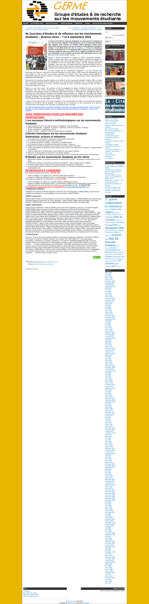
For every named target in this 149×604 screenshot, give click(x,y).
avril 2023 (108, 326)
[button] (109, 37)
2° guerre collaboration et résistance (113, 203)
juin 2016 (108, 438)
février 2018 (109, 409)
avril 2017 (108, 421)
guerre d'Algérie (114, 232)
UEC (115, 261)
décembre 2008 (110, 497)
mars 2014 (108, 474)
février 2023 (109, 329)
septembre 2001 (110, 534)
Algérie (109, 212)
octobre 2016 (109, 431)
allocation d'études (111, 214)
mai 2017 (108, 419)
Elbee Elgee (86, 603)
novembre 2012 (110, 490)
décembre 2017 (110, 412)
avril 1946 (108, 583)
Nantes (118, 245)
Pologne (114, 252)
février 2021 (109, 362)
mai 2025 (108, 291)
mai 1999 (108, 553)
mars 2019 (108, 395)
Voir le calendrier (117, 35)
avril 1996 (108, 579)
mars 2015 (108, 460)
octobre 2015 (109, 452)
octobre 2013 (109, 483)
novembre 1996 (110, 578)
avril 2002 (108, 529)
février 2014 (109, 476)
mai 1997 (108, 574)
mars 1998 (108, 567)
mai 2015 (108, 457)
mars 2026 (108, 276)
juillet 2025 (108, 288)
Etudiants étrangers (113, 230)
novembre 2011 (110, 491)
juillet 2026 (108, 272)
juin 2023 (108, 322)
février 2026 (109, 278)
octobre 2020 (109, 369)
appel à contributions (111, 118)
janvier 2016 (109, 447)
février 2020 (109, 381)
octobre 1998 (109, 560)
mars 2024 (108, 310)
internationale (50, 264)
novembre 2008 (110, 498)
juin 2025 (108, 290)
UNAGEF (107, 266)
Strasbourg (113, 258)
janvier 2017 (109, 426)
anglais (72, 55)
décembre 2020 (110, 366)
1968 (106, 209)
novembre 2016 (110, 429)
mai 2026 (108, 274)
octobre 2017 (109, 416)
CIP (116, 220)
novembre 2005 (110, 512)
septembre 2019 (110, 388)
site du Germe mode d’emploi (102, 23)
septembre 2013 (110, 484)
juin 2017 (108, 417)
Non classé (108, 153)
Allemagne (116, 212)
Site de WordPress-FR (30, 596)
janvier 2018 (109, 410)
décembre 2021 (110, 348)
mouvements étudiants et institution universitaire (113, 150)
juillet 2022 (108, 341)
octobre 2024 (109, 302)
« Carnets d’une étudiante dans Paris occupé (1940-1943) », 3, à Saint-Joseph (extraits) (42, 28)
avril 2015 (108, 459)
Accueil (25, 23)
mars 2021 (108, 360)
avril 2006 (108, 505)
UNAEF (116, 264)
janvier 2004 (109, 517)
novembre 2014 (110, 466)
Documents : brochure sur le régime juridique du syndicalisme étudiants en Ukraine (114, 182)
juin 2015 (108, 455)
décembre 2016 (110, 428)
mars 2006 (108, 507)
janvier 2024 (109, 314)
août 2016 (108, 434)
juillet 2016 (108, 436)
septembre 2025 (110, 286)
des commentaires (30, 594)
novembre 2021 (110, 350)
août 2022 (108, 340)
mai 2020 (108, 376)
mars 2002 (108, 531)
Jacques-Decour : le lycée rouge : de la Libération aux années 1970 (113, 176)
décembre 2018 (110, 398)
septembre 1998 (110, 562)
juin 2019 (108, 391)
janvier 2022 (109, 347)
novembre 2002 (110, 524)
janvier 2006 (109, 510)
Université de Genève (79, 220)
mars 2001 (108, 538)
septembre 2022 (110, 338)
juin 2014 (108, 471)
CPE (114, 225)
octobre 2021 (109, 352)
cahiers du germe (66, 23)
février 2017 (109, 424)
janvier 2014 (109, 478)
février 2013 (109, 486)
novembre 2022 (110, 334)
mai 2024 (108, 307)
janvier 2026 (109, 279)
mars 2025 (108, 295)
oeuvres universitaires (111, 249)
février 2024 (109, 312)
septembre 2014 (110, 467)
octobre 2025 (109, 284)
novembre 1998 (110, 559)
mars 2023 (108, 328)
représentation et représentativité (114, 254)
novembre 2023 (110, 317)
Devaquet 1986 (114, 228)
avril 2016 (108, 441)
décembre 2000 (110, 541)
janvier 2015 (109, 462)
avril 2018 (108, 405)
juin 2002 (108, 528)
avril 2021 (108, 359)
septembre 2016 (110, 433)
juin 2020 (108, 374)
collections (78, 23)
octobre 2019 (109, 386)
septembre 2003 (110, 522)
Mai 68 (113, 238)
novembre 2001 (110, 533)
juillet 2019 (108, 390)
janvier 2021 (109, 364)
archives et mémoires (112, 120)
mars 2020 (108, 379)
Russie (108, 256)
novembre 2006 (110, 500)
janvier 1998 (109, 571)
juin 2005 (108, 514)
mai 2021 (108, 357)
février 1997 (109, 576)
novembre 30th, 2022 (51, 262)
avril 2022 (108, 343)
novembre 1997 (110, 572)
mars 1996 (108, 581)
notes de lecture (110, 155)
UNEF (113, 266)
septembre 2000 (110, 547)
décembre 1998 (110, 557)
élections (118, 266)
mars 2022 (108, 345)
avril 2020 (108, 378)
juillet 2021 (108, 355)
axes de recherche (52, 23)
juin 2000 (108, 548)
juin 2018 (108, 403)
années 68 (120, 214)
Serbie (107, 259)
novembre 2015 (110, 450)
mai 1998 (108, 565)
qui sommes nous (37, 23)
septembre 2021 (110, 353)
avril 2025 (108, 293)
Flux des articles (30, 593)
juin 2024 (108, 305)
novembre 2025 (110, 283)
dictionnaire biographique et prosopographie (113, 131)
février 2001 (109, 540)
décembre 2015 (110, 448)
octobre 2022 (109, 336)
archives (108, 217)
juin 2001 (108, 536)
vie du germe (109, 158)
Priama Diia (121, 252)
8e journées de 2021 (82, 48)
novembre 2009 (110, 495)
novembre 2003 (110, 519)
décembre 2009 (110, 493)
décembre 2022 (110, 333)
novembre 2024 (110, 300)
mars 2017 (108, 422)
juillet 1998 (108, 564)
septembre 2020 (110, 371)
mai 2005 (108, 516)
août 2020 (108, 372)
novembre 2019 (110, 384)
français (53, 55)
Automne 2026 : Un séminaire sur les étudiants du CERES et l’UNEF (115, 166)
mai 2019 (108, 393)
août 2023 (108, 321)
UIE (119, 261)
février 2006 (109, 509)
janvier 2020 (109, 383)
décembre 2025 (110, 281)
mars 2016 (108, 443)
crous (119, 225)
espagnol (62, 55)
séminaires (108, 156)
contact (87, 23)
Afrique (114, 209)
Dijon (106, 230)
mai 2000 (108, 550)
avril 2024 (108, 309)
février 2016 (109, 445)
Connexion (26, 591)
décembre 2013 (110, 479)
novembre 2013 (110, 481)
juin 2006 (108, 504)
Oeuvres (107, 248)
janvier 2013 (109, 488)
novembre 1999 (110, 552)
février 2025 (109, 296)
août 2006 (108, 502)
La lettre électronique (111, 136)
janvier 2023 (109, 331)
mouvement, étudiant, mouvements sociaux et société (112, 146)
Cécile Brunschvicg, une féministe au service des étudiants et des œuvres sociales (113, 189)
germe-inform (70, 601)
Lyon (107, 239)
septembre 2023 (110, 319)
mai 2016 (108, 440)
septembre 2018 (110, 402)
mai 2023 (108, 324)
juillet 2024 (108, 303)
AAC (109, 209)
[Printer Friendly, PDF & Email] (96, 258)
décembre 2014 (110, 464)
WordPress (70, 603)
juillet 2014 (108, 469)
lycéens (116, 234)
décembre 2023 (110, 316)
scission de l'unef (118, 256)
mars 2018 (108, 407)
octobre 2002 (109, 526)
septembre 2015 (110, 453)
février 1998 (109, 569)
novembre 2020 (110, 367)
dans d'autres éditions (112, 129)
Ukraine (109, 263)
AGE (119, 209)
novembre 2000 (110, 543)
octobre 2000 (109, 545)
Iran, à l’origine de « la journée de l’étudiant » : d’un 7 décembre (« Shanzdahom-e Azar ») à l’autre (85, 28)
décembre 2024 (110, 298)
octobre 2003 (109, 521)
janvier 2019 (109, 397)
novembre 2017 (110, 414)
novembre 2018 (110, 400)
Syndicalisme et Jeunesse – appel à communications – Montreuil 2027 (114, 171)
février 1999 (109, 555)
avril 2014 (108, 472)
